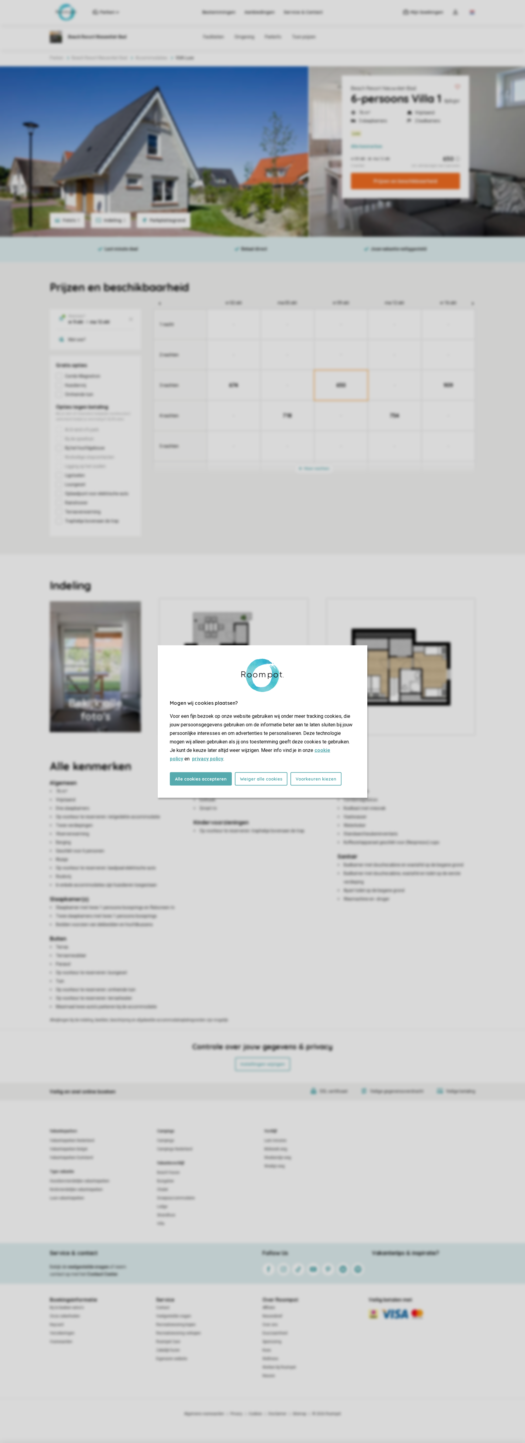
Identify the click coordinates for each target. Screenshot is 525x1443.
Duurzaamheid (274, 1333)
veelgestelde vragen (88, 1266)
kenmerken (366, 146)
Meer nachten (316, 468)
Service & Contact (303, 12)
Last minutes (275, 1140)
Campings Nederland (174, 1149)
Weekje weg (274, 1166)
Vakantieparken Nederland (72, 1140)
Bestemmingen (218, 12)
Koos (266, 1350)
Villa (160, 1223)
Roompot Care (168, 1342)
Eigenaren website (171, 1359)
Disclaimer (277, 1414)
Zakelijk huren (168, 1350)
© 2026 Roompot (326, 1414)
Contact (163, 1307)
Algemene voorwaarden (204, 1414)
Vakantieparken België (69, 1149)
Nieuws (268, 1376)
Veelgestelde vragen (173, 1316)
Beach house (168, 1172)
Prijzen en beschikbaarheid (405, 181)
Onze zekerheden (65, 1316)
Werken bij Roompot (279, 1367)
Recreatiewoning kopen (176, 1324)
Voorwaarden (61, 1342)
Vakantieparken (63, 1131)
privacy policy (207, 759)
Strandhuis (166, 1215)
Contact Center (102, 1274)
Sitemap (299, 1414)
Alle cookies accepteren (201, 779)
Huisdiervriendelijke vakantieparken (79, 1181)
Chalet (162, 1189)
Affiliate (268, 1307)
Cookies (255, 1414)
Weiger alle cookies (261, 779)
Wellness (270, 1359)
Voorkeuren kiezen (316, 779)
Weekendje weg (277, 1157)
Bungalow (165, 1181)
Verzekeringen (62, 1333)
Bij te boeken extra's (67, 1307)
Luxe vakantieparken (67, 1198)
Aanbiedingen (260, 12)
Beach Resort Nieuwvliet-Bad (383, 88)
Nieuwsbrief (272, 1316)
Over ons (270, 1324)
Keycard (56, 1324)
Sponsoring (271, 1342)
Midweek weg (275, 1149)
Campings (165, 1131)
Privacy (236, 1414)
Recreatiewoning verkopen (178, 1333)
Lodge (162, 1206)
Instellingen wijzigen (262, 1064)
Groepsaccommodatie (176, 1198)
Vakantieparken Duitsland (71, 1157)
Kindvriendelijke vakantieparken (76, 1189)
